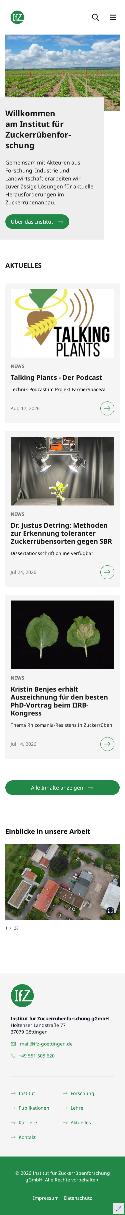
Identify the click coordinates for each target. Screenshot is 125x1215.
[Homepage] (17, 17)
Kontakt (27, 1137)
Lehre (77, 1108)
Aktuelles (81, 1122)
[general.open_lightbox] (110, 911)
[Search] (95, 17)
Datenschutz (78, 1198)
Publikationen (34, 1108)
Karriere (28, 1122)
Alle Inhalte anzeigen (57, 787)
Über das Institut (32, 221)
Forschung (82, 1093)
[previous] (34, 877)
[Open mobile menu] (113, 17)
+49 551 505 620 (37, 1055)
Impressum (46, 1198)
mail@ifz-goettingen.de (46, 1044)
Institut (27, 1093)
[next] (91, 877)
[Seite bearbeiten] (118, 1208)
